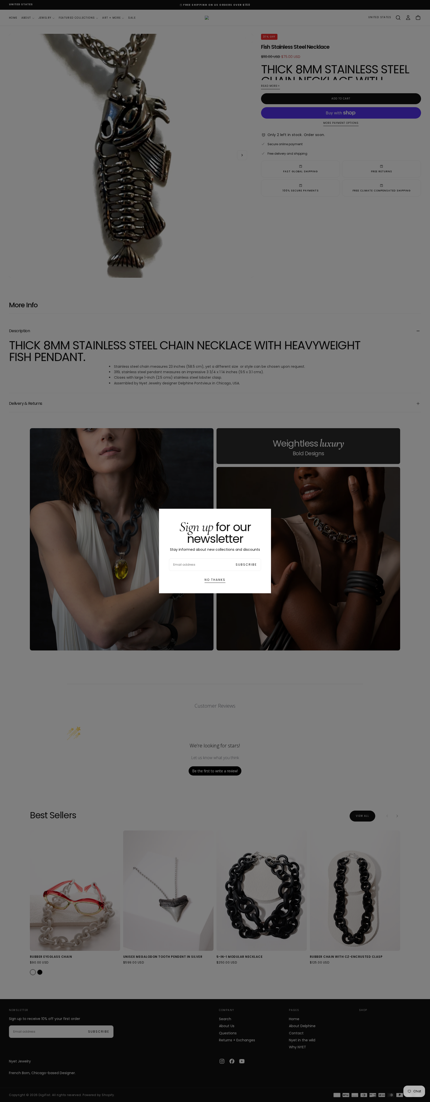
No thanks (215, 580)
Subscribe (246, 564)
